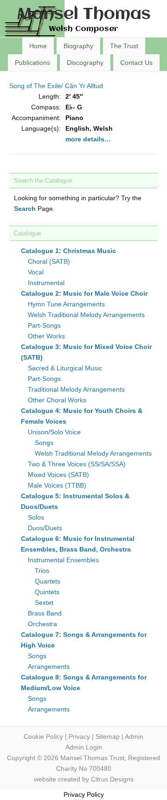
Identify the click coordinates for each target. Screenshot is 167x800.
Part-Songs (44, 325)
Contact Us (136, 62)
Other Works (46, 336)
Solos (36, 517)
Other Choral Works (57, 400)
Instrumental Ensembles (63, 560)
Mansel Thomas (84, 14)
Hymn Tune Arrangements (66, 304)
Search (25, 208)
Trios (42, 570)
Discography (85, 62)
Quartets (47, 581)
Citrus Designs (112, 779)
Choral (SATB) (49, 261)
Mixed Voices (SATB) (58, 474)
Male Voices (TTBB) (57, 485)
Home (38, 46)
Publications (32, 62)
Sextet (44, 602)
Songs (44, 442)
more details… (88, 139)
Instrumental (46, 282)
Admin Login (83, 747)
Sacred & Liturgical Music (65, 368)
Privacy (79, 736)
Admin (134, 736)
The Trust (124, 46)
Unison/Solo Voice (54, 432)
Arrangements (49, 666)
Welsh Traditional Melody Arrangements (86, 314)
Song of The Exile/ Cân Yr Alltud (56, 85)
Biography (78, 46)
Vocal (36, 272)
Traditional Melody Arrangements (76, 389)
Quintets (47, 592)
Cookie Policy (43, 736)
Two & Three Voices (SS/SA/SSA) (77, 464)
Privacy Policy (84, 794)
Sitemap (108, 736)
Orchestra (42, 624)
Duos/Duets (45, 528)
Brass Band (45, 613)
